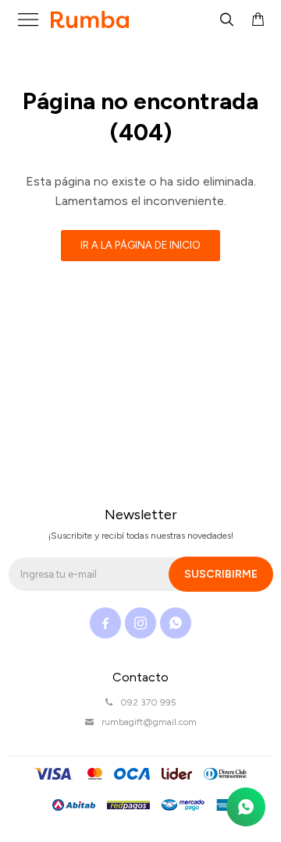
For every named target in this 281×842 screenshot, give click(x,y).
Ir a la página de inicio (140, 245)
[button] (226, 19)
